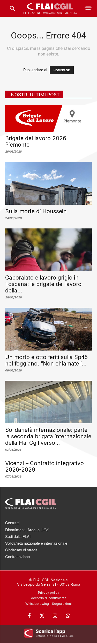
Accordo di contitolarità (48, 598)
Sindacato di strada (21, 549)
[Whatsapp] (68, 616)
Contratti (12, 522)
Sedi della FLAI (18, 536)
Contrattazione (17, 556)
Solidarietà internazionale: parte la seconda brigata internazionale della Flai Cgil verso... (48, 436)
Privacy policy (48, 592)
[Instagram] (55, 616)
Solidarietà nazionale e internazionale (36, 543)
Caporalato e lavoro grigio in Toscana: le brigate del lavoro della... (43, 284)
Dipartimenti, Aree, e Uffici (27, 529)
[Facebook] (29, 616)
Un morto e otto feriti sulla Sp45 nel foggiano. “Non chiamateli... (46, 360)
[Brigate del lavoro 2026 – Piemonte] (48, 118)
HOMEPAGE (62, 70)
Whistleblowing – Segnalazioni (48, 604)
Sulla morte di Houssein (36, 211)
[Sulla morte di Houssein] (48, 183)
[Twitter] (42, 616)
